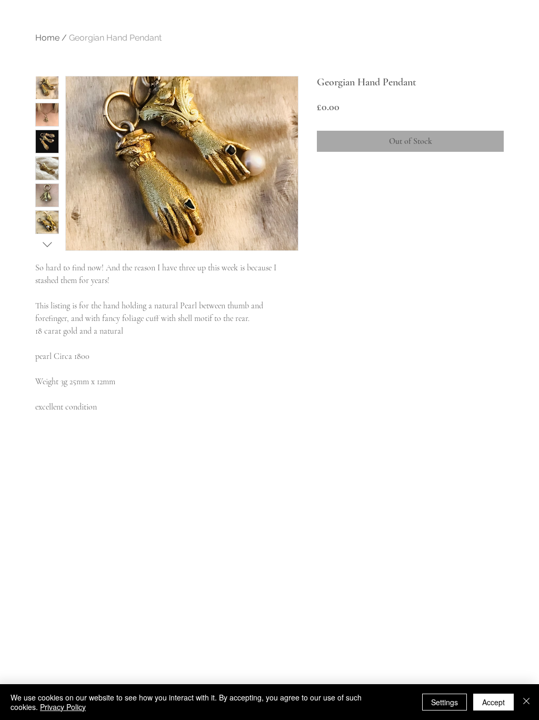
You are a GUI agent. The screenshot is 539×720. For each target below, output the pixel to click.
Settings (444, 702)
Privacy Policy (63, 707)
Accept (493, 702)
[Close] (526, 702)
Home (47, 38)
